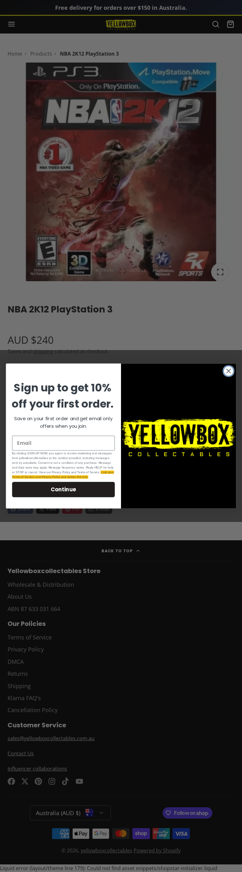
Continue (63, 489)
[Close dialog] (228, 371)
